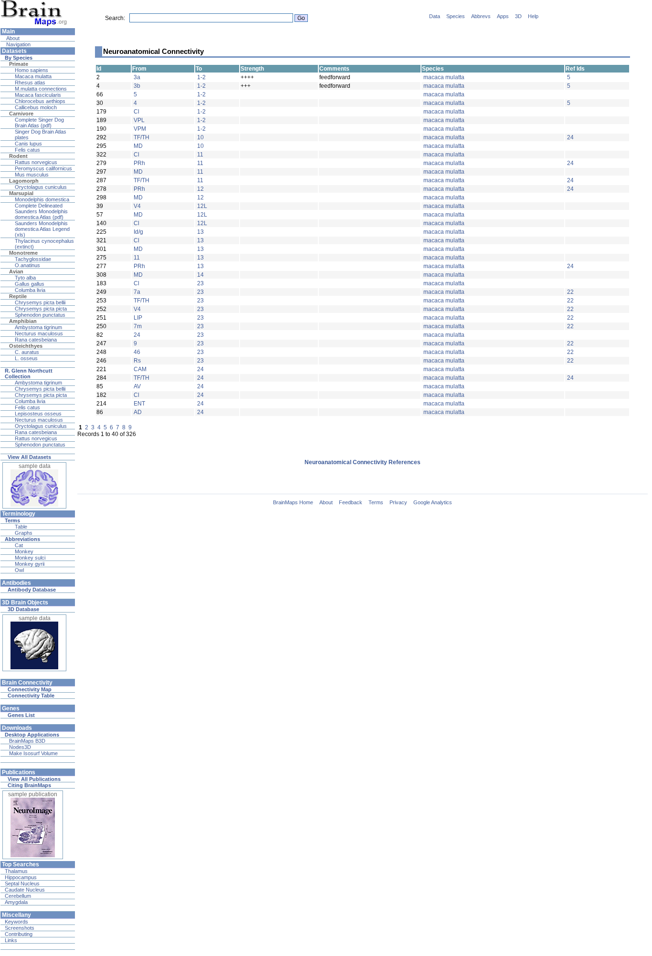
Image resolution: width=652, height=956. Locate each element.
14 (200, 274)
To (199, 68)
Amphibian (23, 321)
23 (200, 283)
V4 (137, 206)
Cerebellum (18, 896)
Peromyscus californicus (43, 168)
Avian (16, 271)
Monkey (24, 551)
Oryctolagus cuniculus (41, 187)
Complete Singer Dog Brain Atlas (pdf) (39, 122)
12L (202, 206)
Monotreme (23, 253)
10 (200, 137)
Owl (19, 570)
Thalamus (16, 871)
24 (570, 137)
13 (200, 232)
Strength (252, 68)
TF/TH (141, 137)
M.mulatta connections (41, 89)
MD (138, 146)
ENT (139, 403)
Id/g (138, 232)
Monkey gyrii (29, 564)
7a (137, 292)
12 (200, 189)
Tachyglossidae (33, 259)
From (139, 68)
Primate (18, 64)
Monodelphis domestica (42, 199)
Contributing (18, 934)
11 (200, 154)
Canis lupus (28, 143)
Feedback (350, 502)
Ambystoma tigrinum (38, 327)
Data (434, 16)
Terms (375, 502)
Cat (19, 545)
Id (98, 68)
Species (455, 16)
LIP (138, 317)
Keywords (16, 922)
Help (533, 16)
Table (21, 527)
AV (137, 386)
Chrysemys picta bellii (40, 302)
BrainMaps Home (293, 502)
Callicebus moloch (36, 107)
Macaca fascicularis (38, 95)
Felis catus (27, 150)
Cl (136, 111)
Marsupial (21, 193)
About (12, 38)
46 (137, 352)
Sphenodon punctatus (40, 315)
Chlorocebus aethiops (40, 101)
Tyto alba (25, 278)
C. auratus (27, 352)
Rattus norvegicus (36, 162)
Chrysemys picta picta (41, 309)
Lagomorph (24, 181)
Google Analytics (432, 502)
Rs (137, 360)
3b (137, 86)
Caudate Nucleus (25, 890)
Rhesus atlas (30, 82)
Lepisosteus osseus (38, 413)
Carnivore (21, 113)
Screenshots (19, 928)
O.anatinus (27, 265)
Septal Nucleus (22, 883)
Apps (503, 16)
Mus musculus (32, 174)
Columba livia (30, 290)
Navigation (18, 44)
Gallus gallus (29, 284)
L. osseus (26, 358)
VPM (139, 128)
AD (137, 412)
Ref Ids (575, 68)
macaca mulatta (444, 77)
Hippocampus (21, 877)
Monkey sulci (30, 558)
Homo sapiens (31, 70)
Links (11, 940)
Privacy (398, 502)
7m (137, 326)
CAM (140, 369)
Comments (334, 68)
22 (570, 292)
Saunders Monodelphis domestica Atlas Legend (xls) (42, 229)
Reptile (18, 296)
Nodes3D (20, 747)
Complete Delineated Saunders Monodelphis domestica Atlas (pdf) (41, 211)
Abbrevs (481, 16)
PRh (139, 163)
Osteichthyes (25, 346)
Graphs (23, 533)
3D (518, 16)
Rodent (18, 156)
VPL (139, 120)
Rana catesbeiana (36, 340)
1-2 (201, 77)
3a (137, 77)
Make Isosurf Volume (33, 753)
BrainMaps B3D (27, 741)
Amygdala (16, 902)
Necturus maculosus (39, 333)
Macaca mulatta (33, 76)
